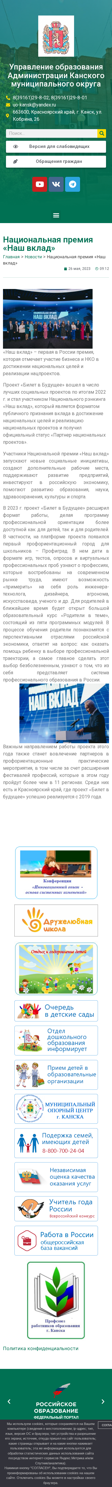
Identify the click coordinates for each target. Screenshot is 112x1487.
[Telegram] (72, 184)
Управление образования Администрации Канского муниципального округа (56, 75)
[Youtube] (39, 184)
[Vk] (56, 184)
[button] (56, 215)
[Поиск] (101, 133)
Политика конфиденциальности (41, 1348)
